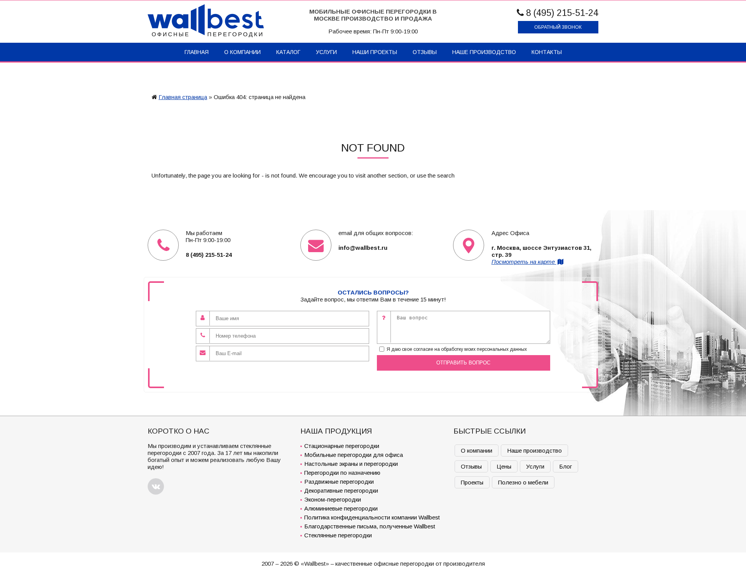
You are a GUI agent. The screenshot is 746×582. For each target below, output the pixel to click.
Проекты (472, 482)
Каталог (288, 52)
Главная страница (183, 97)
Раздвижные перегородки (339, 481)
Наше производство (484, 52)
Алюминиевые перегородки (341, 508)
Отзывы (425, 52)
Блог (565, 466)
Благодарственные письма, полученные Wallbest (369, 526)
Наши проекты (374, 52)
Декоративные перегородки (341, 490)
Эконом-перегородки (332, 499)
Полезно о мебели (523, 482)
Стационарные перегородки (341, 446)
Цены (504, 466)
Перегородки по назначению (342, 472)
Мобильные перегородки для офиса (353, 454)
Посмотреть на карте (524, 261)
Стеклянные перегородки (338, 535)
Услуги (326, 52)
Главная (197, 52)
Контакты (547, 52)
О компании (242, 52)
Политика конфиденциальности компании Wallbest (372, 517)
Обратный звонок (558, 27)
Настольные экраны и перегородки (351, 463)
